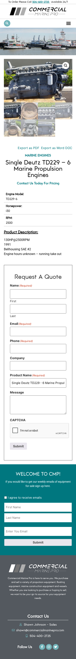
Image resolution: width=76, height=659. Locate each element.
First (13, 301)
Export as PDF (28, 148)
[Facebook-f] (42, 647)
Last (13, 315)
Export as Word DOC (56, 148)
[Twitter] (56, 647)
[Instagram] (49, 647)
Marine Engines (38, 155)
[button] (68, 23)
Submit (18, 446)
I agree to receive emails (25, 497)
